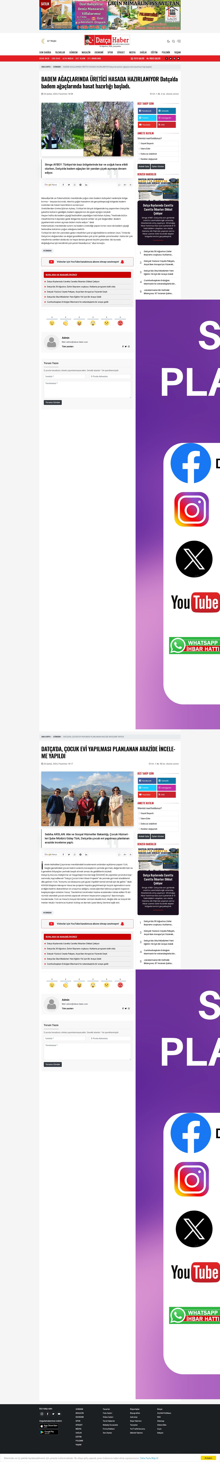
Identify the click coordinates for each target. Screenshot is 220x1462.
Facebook (146, 111)
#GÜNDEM (47, 251)
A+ (125, 185)
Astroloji (133, 1417)
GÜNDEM (73, 52)
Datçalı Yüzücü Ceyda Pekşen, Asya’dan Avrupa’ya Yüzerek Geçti (77, 292)
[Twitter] (53, 1413)
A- (131, 185)
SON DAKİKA (45, 52)
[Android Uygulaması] (55, 1432)
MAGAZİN (86, 52)
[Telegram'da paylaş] (80, 184)
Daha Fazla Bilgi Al (149, 1458)
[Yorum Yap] (119, 184)
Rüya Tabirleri (136, 1421)
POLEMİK (166, 52)
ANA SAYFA (46, 67)
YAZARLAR (60, 52)
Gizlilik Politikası (164, 1413)
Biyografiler (135, 1413)
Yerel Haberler (109, 1421)
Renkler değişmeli (149, 159)
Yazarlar (106, 1409)
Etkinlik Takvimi (136, 1433)
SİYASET (121, 52)
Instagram (166, 118)
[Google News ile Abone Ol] (51, 184)
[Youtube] (59, 1413)
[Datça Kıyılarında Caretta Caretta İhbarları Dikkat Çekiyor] (158, 190)
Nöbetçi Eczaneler (110, 1425)
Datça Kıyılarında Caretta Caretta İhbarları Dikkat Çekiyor (73, 281)
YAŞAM (177, 52)
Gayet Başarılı (147, 143)
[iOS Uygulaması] (55, 1426)
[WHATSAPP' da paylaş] (74, 184)
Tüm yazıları (67, 346)
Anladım (208, 1457)
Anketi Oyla (144, 166)
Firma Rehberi (109, 1429)
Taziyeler (134, 1425)
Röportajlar (135, 1409)
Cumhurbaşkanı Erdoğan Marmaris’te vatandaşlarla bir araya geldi (77, 302)
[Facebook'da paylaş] (63, 184)
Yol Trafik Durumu (137, 1429)
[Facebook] (47, 1413)
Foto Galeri (107, 1413)
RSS (162, 125)
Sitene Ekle (161, 1425)
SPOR (110, 52)
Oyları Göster (158, 166)
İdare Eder (145, 148)
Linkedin (165, 111)
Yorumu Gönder (52, 402)
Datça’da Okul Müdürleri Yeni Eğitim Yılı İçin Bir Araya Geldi (74, 297)
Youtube (146, 125)
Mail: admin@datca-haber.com (75, 342)
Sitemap (160, 1421)
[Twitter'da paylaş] (69, 184)
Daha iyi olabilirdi (149, 154)
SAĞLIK (143, 52)
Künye (159, 1409)
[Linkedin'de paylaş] (86, 184)
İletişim (160, 1433)
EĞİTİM (154, 52)
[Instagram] (129, 346)
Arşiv (159, 1429)
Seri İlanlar (107, 1433)
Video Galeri (108, 1417)
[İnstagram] (41, 1413)
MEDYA (132, 52)
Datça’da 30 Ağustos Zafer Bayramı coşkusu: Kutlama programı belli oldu (81, 286)
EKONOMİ (99, 52)
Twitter (145, 118)
